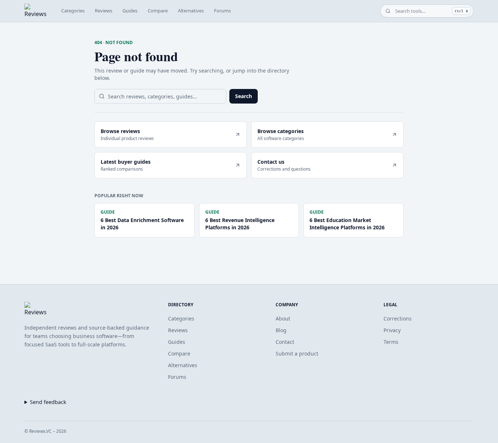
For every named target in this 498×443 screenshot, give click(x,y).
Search (243, 96)
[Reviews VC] (35, 11)
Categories (73, 10)
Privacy (392, 330)
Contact (285, 341)
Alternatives (191, 10)
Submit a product (297, 353)
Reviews (103, 10)
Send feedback (48, 402)
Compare (158, 10)
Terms (391, 341)
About (283, 318)
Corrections (398, 318)
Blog (281, 330)
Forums (222, 10)
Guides (129, 10)
